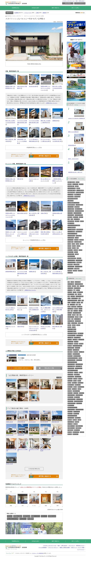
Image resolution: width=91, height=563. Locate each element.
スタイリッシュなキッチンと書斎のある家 (22, 233)
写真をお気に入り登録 (49, 368)
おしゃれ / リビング (79, 395)
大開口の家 (77, 221)
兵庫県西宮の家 (21, 435)
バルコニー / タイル (71, 364)
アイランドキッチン (71, 260)
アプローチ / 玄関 (77, 288)
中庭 (82, 300)
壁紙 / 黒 (69, 382)
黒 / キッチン (70, 413)
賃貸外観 (69, 327)
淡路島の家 (55, 120)
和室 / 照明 (69, 432)
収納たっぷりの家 (71, 223)
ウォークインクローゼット (72, 300)
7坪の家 (69, 243)
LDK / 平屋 (80, 378)
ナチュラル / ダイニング (78, 401)
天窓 (82, 302)
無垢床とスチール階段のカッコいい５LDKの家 (10, 233)
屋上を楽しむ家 (78, 235)
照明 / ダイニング (71, 405)
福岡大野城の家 (43, 435)
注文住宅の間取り (71, 186)
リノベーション (80, 549)
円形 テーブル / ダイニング (72, 407)
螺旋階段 (76, 308)
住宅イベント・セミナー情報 (77, 547)
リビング (78, 290)
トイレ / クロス (81, 339)
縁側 (76, 304)
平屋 (68, 219)
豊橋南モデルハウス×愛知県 (11, 450)
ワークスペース (70, 268)
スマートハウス (70, 239)
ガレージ (80, 308)
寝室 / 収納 (69, 345)
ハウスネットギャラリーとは (68, 0)
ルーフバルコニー (71, 368)
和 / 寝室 (79, 419)
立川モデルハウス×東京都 (34, 450)
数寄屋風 (73, 314)
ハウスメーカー (28, 12)
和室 (68, 296)
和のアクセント (70, 252)
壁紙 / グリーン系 (71, 384)
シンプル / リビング (71, 395)
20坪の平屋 (80, 270)
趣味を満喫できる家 (71, 204)
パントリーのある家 (71, 231)
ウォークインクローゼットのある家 (74, 225)
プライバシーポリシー (53, 547)
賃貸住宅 (76, 186)
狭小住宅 (77, 182)
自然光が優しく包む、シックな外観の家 (22, 141)
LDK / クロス (70, 380)
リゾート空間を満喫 (80, 190)
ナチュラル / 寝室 (71, 421)
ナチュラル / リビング (71, 399)
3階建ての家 (70, 217)
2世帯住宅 (69, 184)
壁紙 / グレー (74, 382)
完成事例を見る (15, 7)
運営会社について (80, 545)
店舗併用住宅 (79, 262)
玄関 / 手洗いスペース (71, 335)
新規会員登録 (68, 3)
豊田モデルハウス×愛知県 (22, 450)
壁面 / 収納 (81, 343)
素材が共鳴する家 (21, 213)
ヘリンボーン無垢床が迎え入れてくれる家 (34, 233)
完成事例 (16, 12)
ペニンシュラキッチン (71, 262)
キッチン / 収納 (70, 343)
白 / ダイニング (70, 401)
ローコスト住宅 (70, 194)
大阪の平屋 (43, 213)
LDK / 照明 (75, 378)
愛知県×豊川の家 (55, 421)
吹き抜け (78, 302)
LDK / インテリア (78, 376)
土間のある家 (77, 206)
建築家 (44, 12)
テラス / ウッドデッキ (71, 360)
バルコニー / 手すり (79, 364)
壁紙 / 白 (79, 380)
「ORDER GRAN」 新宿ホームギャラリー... (57, 180)
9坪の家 (77, 243)
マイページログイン (80, 3)
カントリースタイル (78, 266)
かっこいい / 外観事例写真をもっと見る (34, 240)
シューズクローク (71, 347)
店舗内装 (69, 325)
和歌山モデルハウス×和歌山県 (45, 450)
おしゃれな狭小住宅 (78, 241)
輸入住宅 (81, 221)
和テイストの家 (76, 219)
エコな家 (76, 237)
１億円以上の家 (70, 200)
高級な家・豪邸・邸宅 (71, 190)
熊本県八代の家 (9, 463)
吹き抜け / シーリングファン (72, 370)
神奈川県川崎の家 (44, 421)
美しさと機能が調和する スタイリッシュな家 (45, 309)
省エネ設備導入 (70, 241)
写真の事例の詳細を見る (34, 64)
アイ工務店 (21, 358)
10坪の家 (81, 243)
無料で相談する (55, 7)
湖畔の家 (19, 179)
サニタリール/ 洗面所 (79, 296)
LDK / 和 (75, 380)
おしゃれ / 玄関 (70, 288)
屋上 (68, 310)
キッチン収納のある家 (71, 229)
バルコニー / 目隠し (71, 366)
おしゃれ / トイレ (74, 298)
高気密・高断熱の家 (71, 182)
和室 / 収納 (69, 434)
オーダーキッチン (79, 260)
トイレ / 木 (76, 341)
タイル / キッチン (71, 417)
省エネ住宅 (76, 239)
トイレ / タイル (70, 341)
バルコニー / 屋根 (79, 366)
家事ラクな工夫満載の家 (73, 131)
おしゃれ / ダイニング (71, 403)
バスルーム (73, 296)
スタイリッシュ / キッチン (72, 415)
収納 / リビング (70, 397)
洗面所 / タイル (80, 333)
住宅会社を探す (35, 7)
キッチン (74, 292)
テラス (69, 302)
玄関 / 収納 (76, 343)
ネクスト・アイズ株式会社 (37, 553)
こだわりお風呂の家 (79, 204)
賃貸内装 (73, 325)
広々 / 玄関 (76, 372)
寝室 (76, 294)
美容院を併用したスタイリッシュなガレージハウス (45, 88)
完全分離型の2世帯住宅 (72, 258)
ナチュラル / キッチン (79, 409)
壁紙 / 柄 (75, 386)
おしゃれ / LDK (70, 374)
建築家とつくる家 (77, 194)
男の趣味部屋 (77, 268)
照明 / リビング (76, 397)
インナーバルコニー (78, 368)
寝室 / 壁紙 (74, 419)
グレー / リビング (79, 399)
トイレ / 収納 (75, 339)
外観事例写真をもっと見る (34, 147)
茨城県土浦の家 (9, 421)
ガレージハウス (75, 184)
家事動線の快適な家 (71, 192)
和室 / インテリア (76, 432)
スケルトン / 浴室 (77, 337)
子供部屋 (76, 254)
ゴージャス (70, 312)
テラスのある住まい (71, 235)
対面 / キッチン (79, 292)
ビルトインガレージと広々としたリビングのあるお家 (34, 328)
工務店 (37, 12)
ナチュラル (75, 310)
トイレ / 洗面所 (70, 337)
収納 (79, 298)
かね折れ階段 (74, 306)
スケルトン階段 (70, 308)
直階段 (69, 306)
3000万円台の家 (70, 196)
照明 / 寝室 (77, 421)
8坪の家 (73, 243)
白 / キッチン (70, 411)
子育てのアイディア (71, 256)
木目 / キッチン (76, 413)
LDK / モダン (70, 378)
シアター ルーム (70, 206)
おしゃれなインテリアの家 (72, 233)
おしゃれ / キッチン (71, 409)
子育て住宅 (81, 184)
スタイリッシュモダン (76, 312)
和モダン (76, 252)
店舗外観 (78, 325)
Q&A (76, 0)
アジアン (69, 314)
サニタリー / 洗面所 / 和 (72, 331)
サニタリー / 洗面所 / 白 (72, 329)
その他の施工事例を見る (34, 468)
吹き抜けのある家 (71, 221)
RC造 (72, 219)
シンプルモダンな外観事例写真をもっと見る (34, 334)
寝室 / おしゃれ (77, 417)
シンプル (80, 310)
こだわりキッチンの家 (71, 188)
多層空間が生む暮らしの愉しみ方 (75, 172)
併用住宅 (78, 188)
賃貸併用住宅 (70, 264)
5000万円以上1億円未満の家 (72, 198)
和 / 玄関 (80, 372)
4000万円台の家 (77, 196)
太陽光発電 (81, 239)
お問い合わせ (81, 0)
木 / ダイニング (79, 403)
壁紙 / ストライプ (81, 386)
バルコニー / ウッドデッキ (72, 362)
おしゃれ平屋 (70, 272)
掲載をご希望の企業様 (65, 547)
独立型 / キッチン (71, 294)
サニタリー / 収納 (79, 335)
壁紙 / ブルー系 (80, 382)
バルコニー (73, 302)
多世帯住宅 (79, 258)
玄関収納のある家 (80, 229)
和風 (71, 310)
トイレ (69, 298)
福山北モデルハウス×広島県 (57, 435)
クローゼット (77, 347)
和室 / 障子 (82, 432)
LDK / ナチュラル (71, 376)
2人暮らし (81, 217)
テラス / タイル (79, 360)
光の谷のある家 (32, 86)
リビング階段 (79, 306)
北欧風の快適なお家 (57, 213)
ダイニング (70, 292)
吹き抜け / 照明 (70, 372)
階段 (79, 304)
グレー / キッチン (76, 411)
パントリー (70, 349)
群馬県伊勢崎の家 (10, 271)
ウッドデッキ (72, 304)
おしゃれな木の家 (71, 237)
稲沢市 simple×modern (73, 158)
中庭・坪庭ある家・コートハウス (73, 202)
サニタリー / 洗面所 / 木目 (72, 333)
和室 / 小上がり (75, 434)
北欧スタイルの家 (79, 231)
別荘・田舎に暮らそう (79, 192)
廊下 (77, 314)
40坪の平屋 (70, 270)
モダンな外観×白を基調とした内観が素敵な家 (57, 309)
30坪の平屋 (75, 270)
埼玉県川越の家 (32, 421)
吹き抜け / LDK (76, 374)
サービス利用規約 (43, 547)
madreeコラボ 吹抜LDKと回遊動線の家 (76, 118)
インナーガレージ (71, 254)
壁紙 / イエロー (77, 384)
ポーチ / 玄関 (70, 290)
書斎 (80, 314)
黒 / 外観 (73, 327)
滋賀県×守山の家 (9, 435)
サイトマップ (72, 545)
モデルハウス (75, 217)
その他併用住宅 (76, 264)
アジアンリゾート (71, 266)
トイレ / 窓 (69, 339)
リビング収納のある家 (71, 227)
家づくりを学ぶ (75, 7)
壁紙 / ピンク (70, 386)
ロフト (79, 300)
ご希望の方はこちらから (51, 103)
